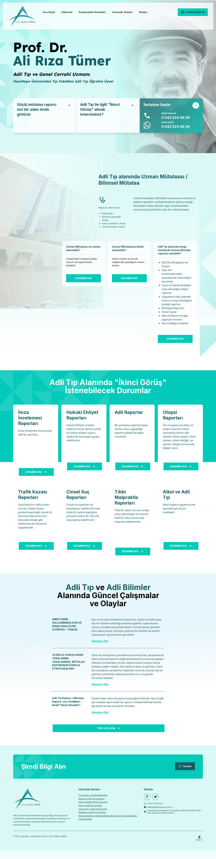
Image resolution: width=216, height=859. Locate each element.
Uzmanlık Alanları (122, 12)
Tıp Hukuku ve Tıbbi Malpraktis (93, 795)
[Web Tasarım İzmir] (199, 838)
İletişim (143, 12)
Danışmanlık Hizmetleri (92, 12)
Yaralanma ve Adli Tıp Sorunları (92, 809)
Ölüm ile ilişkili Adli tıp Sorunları (93, 802)
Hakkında (66, 12)
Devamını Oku (100, 641)
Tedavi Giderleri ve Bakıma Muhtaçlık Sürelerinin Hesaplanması (107, 815)
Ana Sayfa (49, 12)
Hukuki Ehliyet (85, 819)
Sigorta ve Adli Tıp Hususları (91, 798)
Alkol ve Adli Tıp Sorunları (90, 805)
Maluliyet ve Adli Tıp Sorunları (92, 812)
